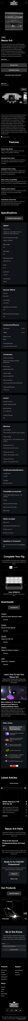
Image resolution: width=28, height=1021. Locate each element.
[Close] (25, 1017)
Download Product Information (13, 75)
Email (6, 943)
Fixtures (3, 972)
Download (5, 619)
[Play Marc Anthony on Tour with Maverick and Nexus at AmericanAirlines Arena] (14, 692)
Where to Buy (14, 879)
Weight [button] (5, 332)
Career (2, 989)
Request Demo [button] (14, 65)
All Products (4, 970)
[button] (2, 3)
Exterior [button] (16, 567)
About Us (3, 987)
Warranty (17, 972)
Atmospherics (4, 977)
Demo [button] (23, 89)
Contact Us (14, 874)
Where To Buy (4, 993)
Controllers (3, 974)
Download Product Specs (14, 218)
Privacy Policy (21, 1019)
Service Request (19, 970)
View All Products (14, 893)
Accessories (4, 979)
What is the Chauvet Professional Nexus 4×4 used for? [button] (13, 843)
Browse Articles (14, 783)
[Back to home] (14, 3)
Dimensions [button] (6, 328)
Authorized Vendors (14, 70)
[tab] (14, 728)
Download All (14, 607)
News (2, 991)
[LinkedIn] (20, 1010)
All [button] (11, 567)
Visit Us (2, 996)
